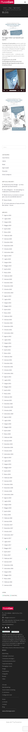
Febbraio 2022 (8, 356)
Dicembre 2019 (8, 444)
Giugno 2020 (7, 424)
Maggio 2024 (7, 266)
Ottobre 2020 (8, 410)
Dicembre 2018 (8, 484)
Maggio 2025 (7, 225)
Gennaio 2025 (8, 239)
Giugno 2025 (7, 222)
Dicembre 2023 (8, 282)
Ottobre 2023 (8, 289)
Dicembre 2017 (8, 524)
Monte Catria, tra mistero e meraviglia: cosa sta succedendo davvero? (13, 195)
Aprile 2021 (7, 390)
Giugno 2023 (7, 303)
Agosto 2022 (7, 336)
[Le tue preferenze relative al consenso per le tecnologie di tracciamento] (26, 549)
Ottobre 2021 (8, 370)
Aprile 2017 (7, 551)
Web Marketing (6, 687)
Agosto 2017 (7, 538)
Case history (5, 157)
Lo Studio (4, 702)
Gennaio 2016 (8, 585)
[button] (14, 80)
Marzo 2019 (7, 474)
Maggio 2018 (7, 508)
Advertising (5, 653)
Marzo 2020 (7, 434)
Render (4, 676)
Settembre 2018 (8, 494)
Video (3, 679)
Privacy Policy (6, 595)
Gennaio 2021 (8, 400)
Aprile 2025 (7, 229)
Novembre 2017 (8, 528)
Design (4, 668)
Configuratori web (7, 695)
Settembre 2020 (8, 414)
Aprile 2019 (7, 471)
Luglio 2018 (7, 501)
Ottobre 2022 (8, 329)
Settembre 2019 (8, 454)
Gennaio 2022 (8, 360)
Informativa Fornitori (18, 647)
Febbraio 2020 (8, 437)
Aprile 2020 (7, 430)
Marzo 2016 (7, 578)
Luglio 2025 (7, 218)
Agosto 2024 (7, 255)
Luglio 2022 (7, 340)
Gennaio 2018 (8, 521)
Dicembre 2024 (8, 242)
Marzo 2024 (7, 272)
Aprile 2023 (7, 309)
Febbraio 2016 (8, 582)
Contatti (4, 704)
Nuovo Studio (8, 200)
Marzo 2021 (7, 393)
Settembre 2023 (8, 292)
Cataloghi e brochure (8, 656)
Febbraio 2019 (8, 477)
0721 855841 (8, 613)
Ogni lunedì (16, 8)
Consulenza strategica (8, 658)
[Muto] (21, 90)
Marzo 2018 (7, 514)
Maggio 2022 (7, 346)
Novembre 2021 (8, 366)
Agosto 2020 (7, 417)
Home (5, 8)
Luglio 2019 (7, 461)
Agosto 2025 (7, 215)
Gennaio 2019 (8, 481)
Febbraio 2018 (8, 518)
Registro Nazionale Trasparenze (10, 645)
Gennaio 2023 (8, 319)
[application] (14, 80)
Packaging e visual (7, 666)
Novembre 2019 (8, 447)
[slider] (12, 90)
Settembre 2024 (8, 252)
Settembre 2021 (8, 373)
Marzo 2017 (7, 555)
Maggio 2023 (7, 306)
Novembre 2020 (8, 407)
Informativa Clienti (7, 647)
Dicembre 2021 (8, 363)
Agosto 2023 (7, 296)
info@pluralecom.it (10, 617)
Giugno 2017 (7, 545)
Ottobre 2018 (8, 491)
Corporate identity (7, 663)
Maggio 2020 (7, 427)
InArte (4, 161)
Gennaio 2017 (8, 561)
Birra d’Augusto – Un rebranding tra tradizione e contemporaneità (13, 190)
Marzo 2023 (7, 313)
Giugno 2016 (7, 572)
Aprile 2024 (7, 269)
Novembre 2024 (8, 245)
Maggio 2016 (7, 575)
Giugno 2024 (7, 262)
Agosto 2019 (7, 457)
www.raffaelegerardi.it (8, 711)
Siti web (4, 684)
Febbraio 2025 (8, 235)
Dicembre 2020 (8, 403)
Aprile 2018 (7, 511)
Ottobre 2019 (8, 451)
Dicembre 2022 (8, 323)
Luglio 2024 (7, 259)
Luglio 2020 (7, 420)
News (3, 164)
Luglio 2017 (7, 541)
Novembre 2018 (8, 487)
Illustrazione (5, 671)
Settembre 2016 (8, 568)
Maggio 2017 (7, 548)
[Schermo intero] (24, 90)
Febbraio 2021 (8, 397)
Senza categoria (6, 174)
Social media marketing (8, 690)
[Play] (4, 90)
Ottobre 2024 (8, 249)
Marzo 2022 (7, 353)
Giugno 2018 (7, 504)
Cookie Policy (14, 595)
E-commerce (5, 692)
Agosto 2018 (7, 498)
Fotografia (5, 674)
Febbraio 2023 (8, 316)
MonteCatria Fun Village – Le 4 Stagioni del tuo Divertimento (13, 185)
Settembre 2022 (8, 333)
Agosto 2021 (7, 377)
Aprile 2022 (7, 350)
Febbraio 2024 (8, 276)
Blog (10, 8)
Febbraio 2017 (8, 558)
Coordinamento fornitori (8, 661)
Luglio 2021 (7, 380)
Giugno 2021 (7, 383)
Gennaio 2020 (8, 440)
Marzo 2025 (7, 232)
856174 (14, 613)
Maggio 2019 (7, 467)
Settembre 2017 (8, 535)
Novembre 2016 (8, 565)
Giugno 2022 (7, 343)
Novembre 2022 (8, 326)
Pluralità (4, 171)
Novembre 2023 (8, 286)
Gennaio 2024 (8, 279)
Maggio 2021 (7, 387)
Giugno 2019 (7, 464)
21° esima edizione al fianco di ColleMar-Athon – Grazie (13, 204)
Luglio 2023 (7, 299)
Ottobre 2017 (8, 531)
